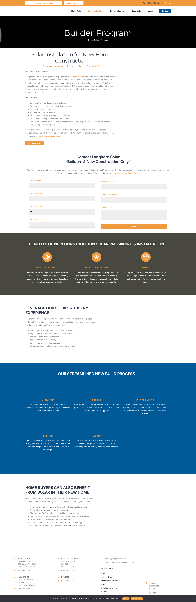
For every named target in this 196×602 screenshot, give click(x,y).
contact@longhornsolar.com (116, 559)
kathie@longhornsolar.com (47, 136)
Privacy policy (137, 598)
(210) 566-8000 (23, 589)
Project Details (107, 207)
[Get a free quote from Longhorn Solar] (73, 3)
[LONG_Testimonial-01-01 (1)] (135, 304)
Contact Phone (36, 206)
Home (90, 40)
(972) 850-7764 (67, 571)
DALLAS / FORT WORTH (70, 559)
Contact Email (36, 219)
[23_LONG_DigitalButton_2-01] (148, 86)
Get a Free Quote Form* (128, 173)
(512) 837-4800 (23, 571)
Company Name (36, 193)
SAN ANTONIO (23, 577)
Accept (126, 598)
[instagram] (169, 3)
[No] (193, 598)
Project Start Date (109, 194)
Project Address (108, 181)
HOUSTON (65, 577)
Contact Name (36, 180)
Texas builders (78, 77)
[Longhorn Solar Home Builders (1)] (148, 50)
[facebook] (165, 3)
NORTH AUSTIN (23, 559)
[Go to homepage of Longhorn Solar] (43, 11)
